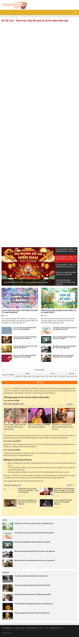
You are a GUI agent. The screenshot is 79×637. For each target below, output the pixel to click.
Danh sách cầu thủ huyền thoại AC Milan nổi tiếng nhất (32, 594)
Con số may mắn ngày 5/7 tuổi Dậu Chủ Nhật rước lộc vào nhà (25, 337)
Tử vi (46, 628)
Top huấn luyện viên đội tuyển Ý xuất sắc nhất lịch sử (31, 613)
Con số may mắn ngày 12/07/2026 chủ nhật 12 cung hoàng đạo (20, 311)
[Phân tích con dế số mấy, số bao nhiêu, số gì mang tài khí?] (59, 298)
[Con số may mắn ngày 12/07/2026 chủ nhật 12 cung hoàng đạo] (20, 298)
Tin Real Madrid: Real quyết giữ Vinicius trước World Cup (33, 604)
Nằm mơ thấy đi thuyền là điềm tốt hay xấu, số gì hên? (64, 337)
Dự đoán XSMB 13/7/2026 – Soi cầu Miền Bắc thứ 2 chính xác (31, 282)
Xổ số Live (7, 388)
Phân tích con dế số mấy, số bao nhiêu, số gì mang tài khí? (58, 311)
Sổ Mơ (40, 628)
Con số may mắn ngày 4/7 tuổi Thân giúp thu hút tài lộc (25, 347)
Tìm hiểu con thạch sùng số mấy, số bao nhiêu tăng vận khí (65, 328)
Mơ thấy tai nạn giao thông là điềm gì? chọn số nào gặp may (64, 347)
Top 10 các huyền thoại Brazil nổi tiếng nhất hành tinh (32, 585)
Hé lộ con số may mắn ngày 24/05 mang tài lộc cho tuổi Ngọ (24, 356)
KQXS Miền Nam (31, 628)
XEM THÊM (39, 382)
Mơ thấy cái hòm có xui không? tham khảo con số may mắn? (63, 356)
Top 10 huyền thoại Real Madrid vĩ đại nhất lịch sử (31, 576)
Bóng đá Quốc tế (55, 628)
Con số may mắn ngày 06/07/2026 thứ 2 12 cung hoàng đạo (24, 328)
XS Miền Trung (19, 628)
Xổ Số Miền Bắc (7, 628)
